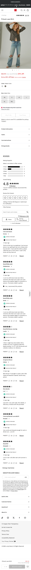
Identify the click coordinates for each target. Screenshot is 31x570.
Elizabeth (5, 446)
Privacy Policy (14, 490)
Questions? (5, 507)
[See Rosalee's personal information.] (9, 418)
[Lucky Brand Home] (15, 10)
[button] (21, 10)
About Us (4, 512)
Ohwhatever (6, 266)
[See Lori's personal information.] (7, 391)
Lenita (5, 331)
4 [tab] (18, 70)
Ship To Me (8, 115)
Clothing (4, 15)
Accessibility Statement (8, 538)
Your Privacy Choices (7, 541)
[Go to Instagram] (8, 518)
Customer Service (6, 502)
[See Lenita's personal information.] (8, 331)
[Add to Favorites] (28, 567)
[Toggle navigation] (2, 10)
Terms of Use (20, 489)
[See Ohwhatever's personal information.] (11, 266)
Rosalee (5, 418)
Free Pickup (22, 115)
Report (22, 256)
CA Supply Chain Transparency (10, 524)
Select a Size (17, 567)
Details (16, 5)
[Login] (24, 10)
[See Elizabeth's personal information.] (10, 446)
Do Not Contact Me (7, 527)
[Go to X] (14, 518)
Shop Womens (22, 5)
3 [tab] (16, 70)
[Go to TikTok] (2, 518)
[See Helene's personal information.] (8, 362)
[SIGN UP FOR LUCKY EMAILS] (25, 477)
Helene (5, 362)
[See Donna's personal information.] (8, 234)
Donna (5, 234)
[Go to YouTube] (25, 518)
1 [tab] (15, 7)
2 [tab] (16, 7)
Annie (4, 300)
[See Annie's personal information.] (7, 300)
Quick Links (5, 496)
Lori (4, 391)
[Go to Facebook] (19, 518)
